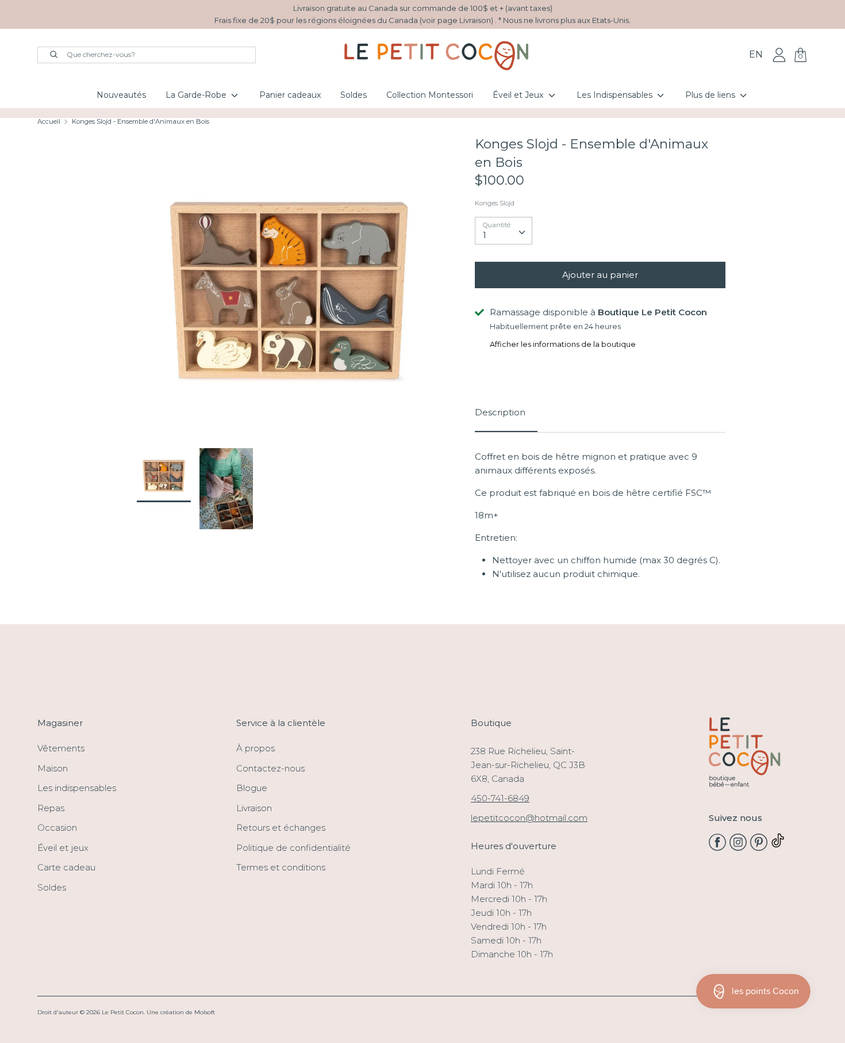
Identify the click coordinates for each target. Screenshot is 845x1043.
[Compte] (779, 54)
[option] (289, 291)
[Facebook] (717, 847)
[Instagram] (738, 847)
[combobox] (503, 230)
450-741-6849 (500, 798)
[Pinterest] (758, 847)
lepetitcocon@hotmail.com (529, 817)
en (756, 54)
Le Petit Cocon (123, 1012)
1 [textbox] (484, 235)
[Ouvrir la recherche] (48, 53)
